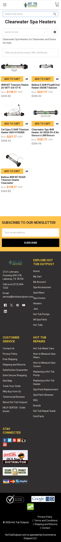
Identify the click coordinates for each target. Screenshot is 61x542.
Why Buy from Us (12, 391)
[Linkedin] (5, 311)
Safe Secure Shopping (15, 375)
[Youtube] (23, 305)
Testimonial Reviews (14, 396)
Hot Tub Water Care (43, 348)
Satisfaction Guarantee (15, 370)
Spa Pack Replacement (45, 389)
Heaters (37, 303)
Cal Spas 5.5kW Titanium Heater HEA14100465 (15, 131)
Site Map (7, 380)
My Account (39, 282)
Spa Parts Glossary (43, 394)
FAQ (35, 400)
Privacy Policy (10, 353)
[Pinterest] (17, 305)
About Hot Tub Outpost (15, 402)
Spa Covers (39, 298)
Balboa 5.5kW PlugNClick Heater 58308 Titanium (46, 86)
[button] (55, 32)
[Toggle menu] (4, 4)
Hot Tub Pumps (41, 314)
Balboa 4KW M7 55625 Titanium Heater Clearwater (13, 180)
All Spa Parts (40, 319)
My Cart (37, 276)
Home (36, 271)
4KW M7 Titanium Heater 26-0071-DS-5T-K (15, 86)
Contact (46, 528)
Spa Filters (38, 292)
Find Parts (38, 416)
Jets (35, 308)
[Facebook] (5, 305)
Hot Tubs (38, 325)
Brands (37, 405)
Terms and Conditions (46, 520)
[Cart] (57, 5)
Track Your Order (12, 386)
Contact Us (8, 348)
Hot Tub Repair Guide (44, 411)
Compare (26, 79)
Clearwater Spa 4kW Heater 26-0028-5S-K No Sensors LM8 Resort (45, 132)
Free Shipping (10, 359)
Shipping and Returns (14, 364)
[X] (11, 305)
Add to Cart (12, 79)
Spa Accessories (42, 287)
